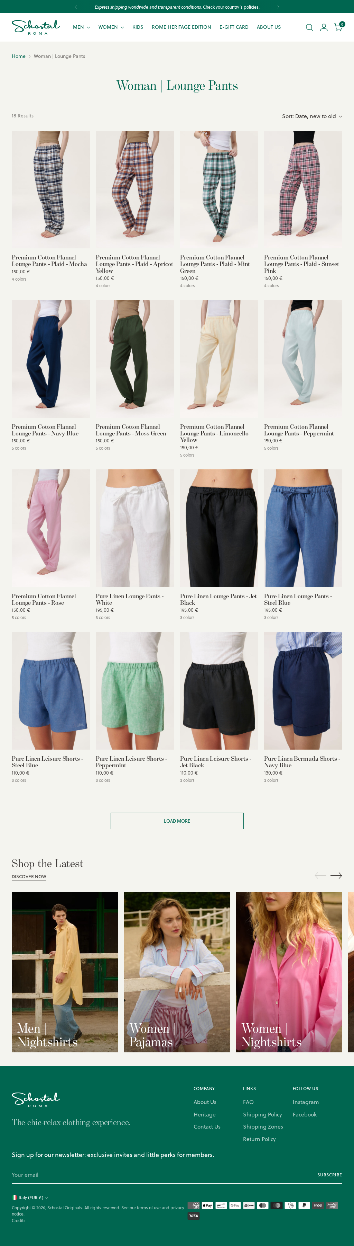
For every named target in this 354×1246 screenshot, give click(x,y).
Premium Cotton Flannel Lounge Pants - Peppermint (299, 430)
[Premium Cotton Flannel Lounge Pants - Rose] (51, 528)
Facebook (305, 1114)
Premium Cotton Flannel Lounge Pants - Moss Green (131, 430)
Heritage (205, 1114)
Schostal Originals (64, 1208)
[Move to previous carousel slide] (320, 876)
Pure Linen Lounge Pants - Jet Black (218, 599)
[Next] (278, 7)
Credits (19, 1220)
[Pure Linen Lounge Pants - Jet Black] (219, 528)
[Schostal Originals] (36, 27)
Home (19, 56)
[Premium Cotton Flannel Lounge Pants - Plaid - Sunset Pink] (303, 190)
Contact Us (207, 1126)
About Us (205, 1102)
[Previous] (76, 7)
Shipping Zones (263, 1126)
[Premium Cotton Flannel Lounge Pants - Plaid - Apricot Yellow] (135, 190)
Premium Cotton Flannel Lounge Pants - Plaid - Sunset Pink (301, 263)
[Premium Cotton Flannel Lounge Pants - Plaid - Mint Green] (219, 190)
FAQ (248, 1102)
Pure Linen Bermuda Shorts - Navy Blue (302, 761)
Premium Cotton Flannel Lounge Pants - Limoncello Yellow (214, 433)
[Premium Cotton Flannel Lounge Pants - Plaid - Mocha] (51, 190)
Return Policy (259, 1139)
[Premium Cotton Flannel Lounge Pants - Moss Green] (135, 359)
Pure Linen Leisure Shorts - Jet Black (215, 761)
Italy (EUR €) (31, 1198)
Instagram (306, 1102)
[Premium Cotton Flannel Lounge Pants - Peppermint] (303, 359)
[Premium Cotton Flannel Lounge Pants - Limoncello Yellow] (219, 359)
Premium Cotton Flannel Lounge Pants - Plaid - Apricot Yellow (134, 263)
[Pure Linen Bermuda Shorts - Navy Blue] (303, 691)
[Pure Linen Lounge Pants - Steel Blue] (303, 528)
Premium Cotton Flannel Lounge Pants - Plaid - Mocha (49, 260)
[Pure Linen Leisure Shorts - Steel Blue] (51, 691)
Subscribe (329, 1175)
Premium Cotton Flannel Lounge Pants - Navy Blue (45, 430)
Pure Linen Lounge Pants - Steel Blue (298, 599)
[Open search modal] (309, 27)
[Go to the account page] (324, 27)
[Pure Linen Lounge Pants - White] (135, 528)
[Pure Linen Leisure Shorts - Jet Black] (219, 691)
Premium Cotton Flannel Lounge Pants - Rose (44, 599)
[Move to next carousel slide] (336, 875)
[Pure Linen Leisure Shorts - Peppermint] (135, 691)
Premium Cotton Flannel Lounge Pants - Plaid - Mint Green (215, 263)
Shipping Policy (262, 1114)
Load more (177, 821)
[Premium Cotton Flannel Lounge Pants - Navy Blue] (51, 359)
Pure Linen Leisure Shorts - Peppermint (131, 761)
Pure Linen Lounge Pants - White (130, 599)
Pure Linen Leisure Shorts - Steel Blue (47, 761)
